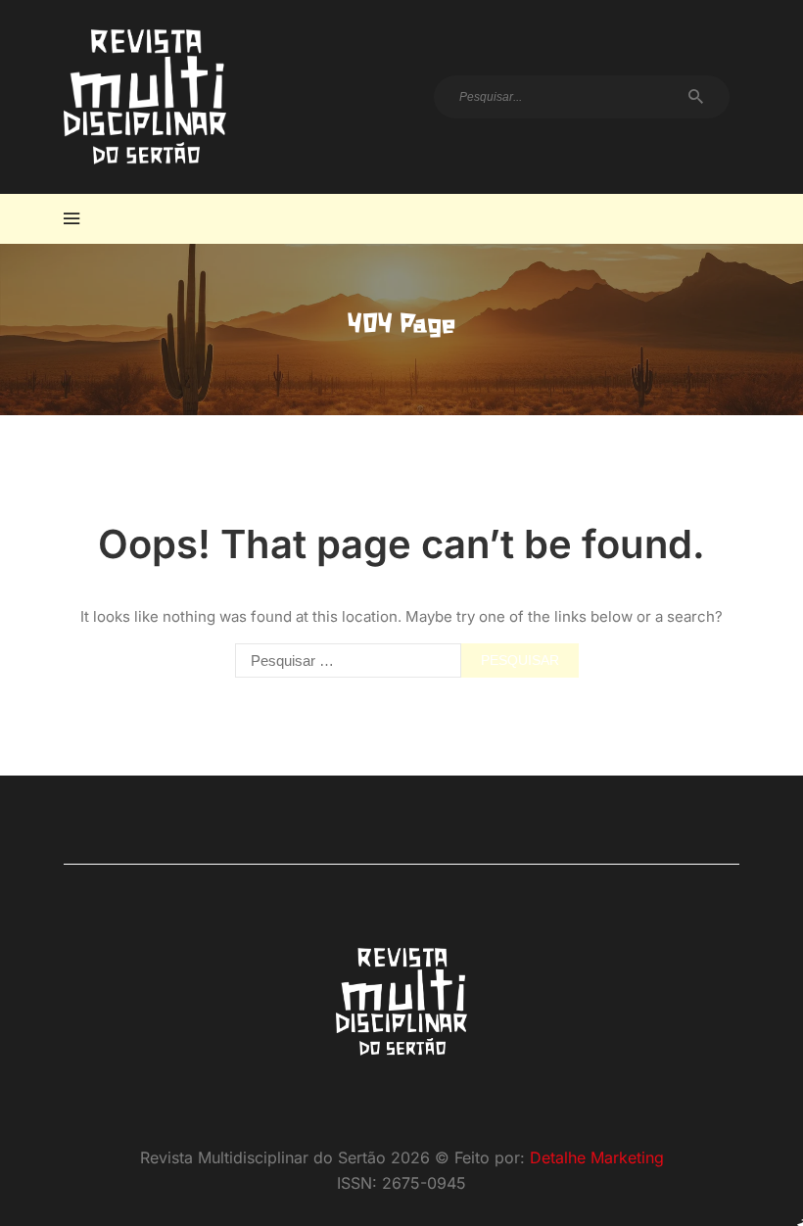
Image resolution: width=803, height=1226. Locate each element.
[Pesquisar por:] (343, 660)
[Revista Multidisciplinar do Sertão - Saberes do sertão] (145, 97)
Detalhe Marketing (597, 1157)
